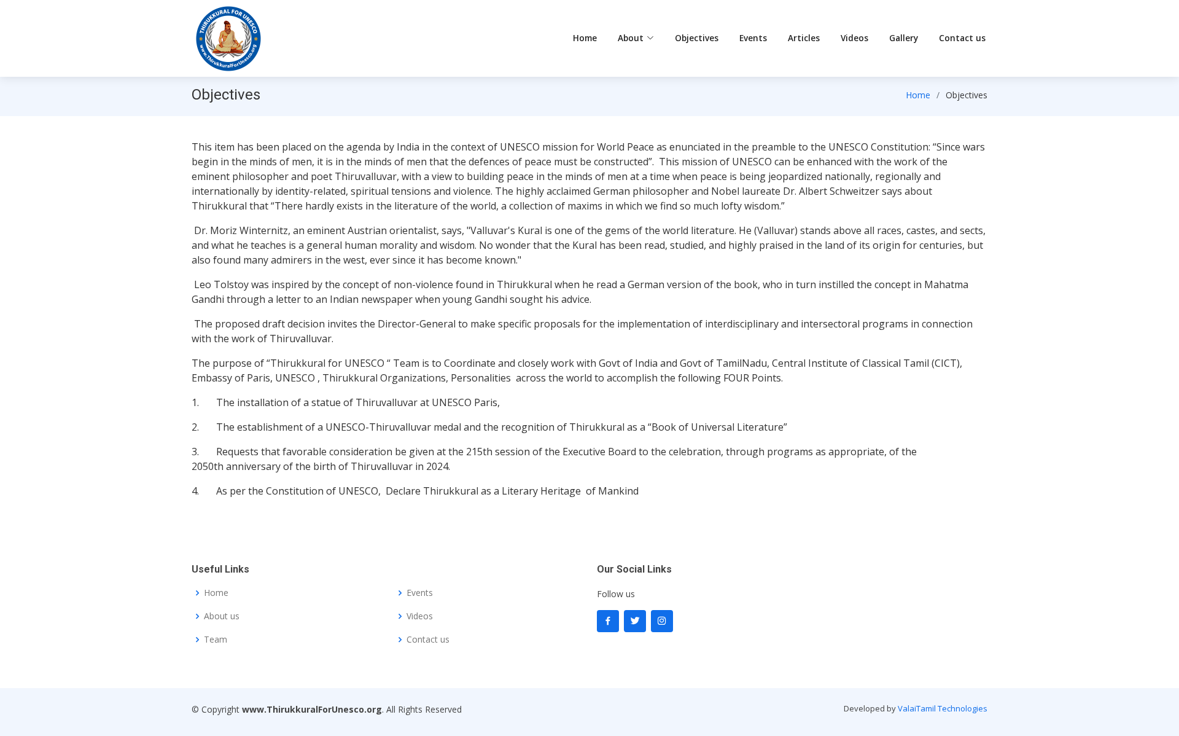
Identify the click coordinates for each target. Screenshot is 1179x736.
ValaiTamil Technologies (942, 708)
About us (221, 616)
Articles (804, 38)
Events (753, 38)
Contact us (962, 38)
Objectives (696, 38)
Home (585, 38)
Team (215, 639)
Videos (854, 38)
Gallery (903, 38)
